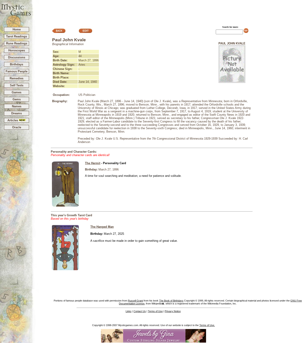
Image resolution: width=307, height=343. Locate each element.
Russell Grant (135, 300)
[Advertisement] (169, 11)
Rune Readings (16, 43)
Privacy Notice (173, 311)
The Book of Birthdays (171, 300)
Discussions (16, 57)
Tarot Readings (16, 36)
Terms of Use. (207, 325)
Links (128, 311)
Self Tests (16, 85)
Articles (13, 120)
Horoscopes (16, 50)
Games (16, 92)
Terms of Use (155, 311)
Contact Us (139, 311)
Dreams (16, 113)
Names (16, 106)
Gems (17, 99)
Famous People (16, 71)
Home (17, 29)
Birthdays (16, 64)
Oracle (16, 127)
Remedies (16, 78)
